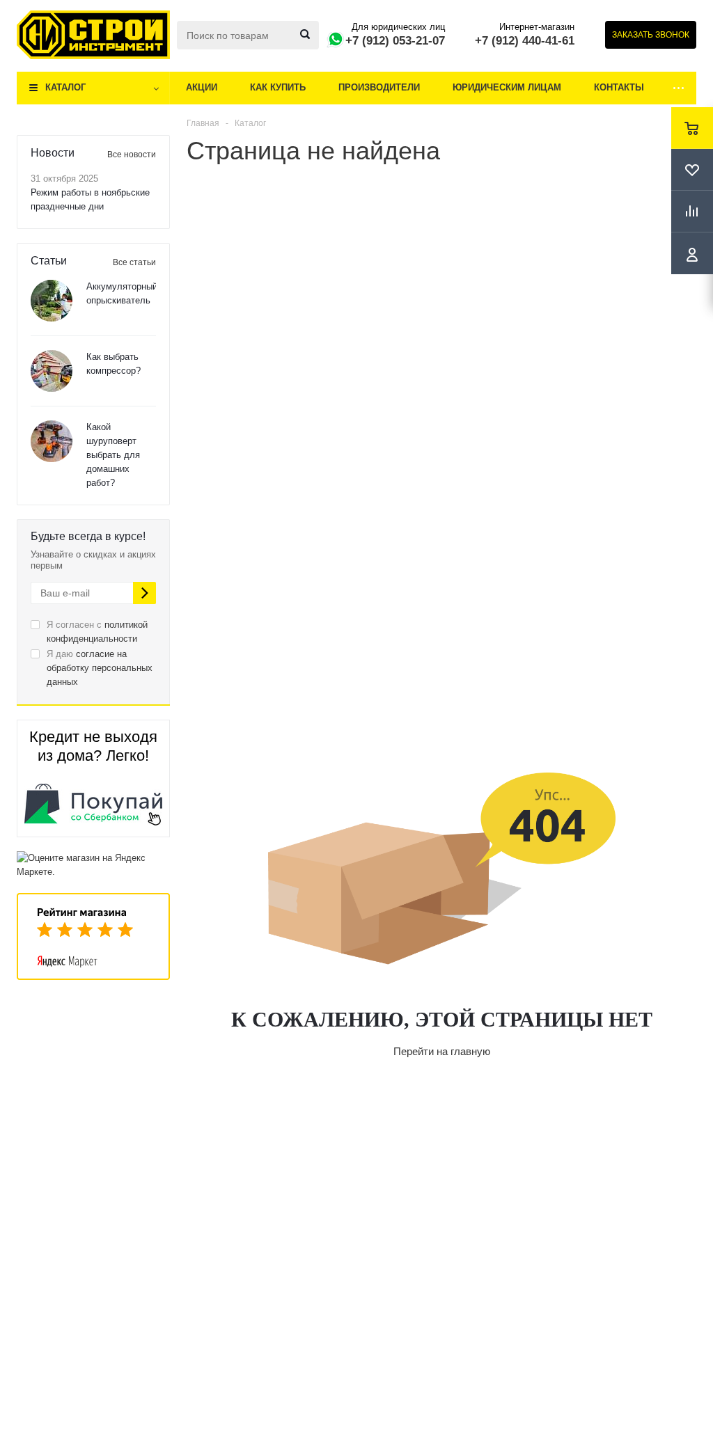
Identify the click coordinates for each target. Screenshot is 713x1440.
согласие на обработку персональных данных (99, 668)
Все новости (131, 154)
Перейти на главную (441, 1051)
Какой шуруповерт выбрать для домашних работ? (113, 455)
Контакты (619, 87)
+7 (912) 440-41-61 (524, 40)
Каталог (65, 87)
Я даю (99, 668)
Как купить (278, 87)
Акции (201, 87)
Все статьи (134, 262)
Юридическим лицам (507, 87)
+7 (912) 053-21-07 (395, 40)
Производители (379, 87)
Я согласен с (97, 631)
